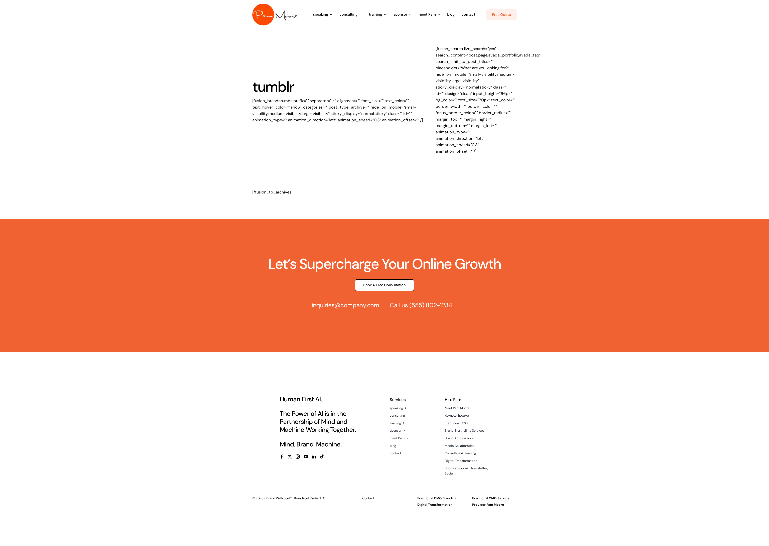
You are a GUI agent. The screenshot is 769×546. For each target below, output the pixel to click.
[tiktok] (322, 457)
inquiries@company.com (345, 305)
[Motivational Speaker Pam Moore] (275, 5)
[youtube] (306, 457)
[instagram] (298, 457)
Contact (368, 498)
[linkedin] (314, 457)
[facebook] (282, 457)
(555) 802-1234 (430, 305)
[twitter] (290, 457)
